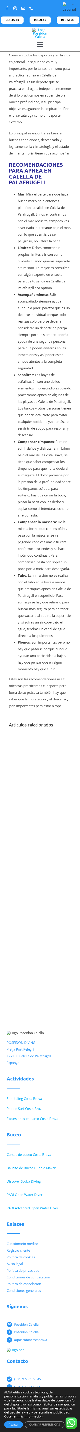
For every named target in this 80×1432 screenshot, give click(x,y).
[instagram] (15, 8)
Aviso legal (15, 1263)
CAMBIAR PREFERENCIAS (44, 1424)
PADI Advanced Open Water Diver (32, 1208)
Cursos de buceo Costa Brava (29, 1154)
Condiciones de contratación (28, 1277)
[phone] (31, 8)
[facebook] (7, 8)
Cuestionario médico (22, 1243)
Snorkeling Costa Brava (24, 1098)
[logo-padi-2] (16, 1350)
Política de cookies (21, 1257)
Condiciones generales (24, 1290)
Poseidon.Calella (26, 1332)
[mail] (23, 8)
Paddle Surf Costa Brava (25, 1108)
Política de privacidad (23, 1270)
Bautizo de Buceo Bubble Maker (31, 1168)
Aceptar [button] (13, 1424)
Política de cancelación (24, 1284)
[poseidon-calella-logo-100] (40, 29)
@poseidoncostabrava (30, 1340)
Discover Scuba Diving (24, 1181)
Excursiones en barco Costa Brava (32, 1118)
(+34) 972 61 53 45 (27, 1379)
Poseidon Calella (26, 1324)
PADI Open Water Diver (24, 1194)
